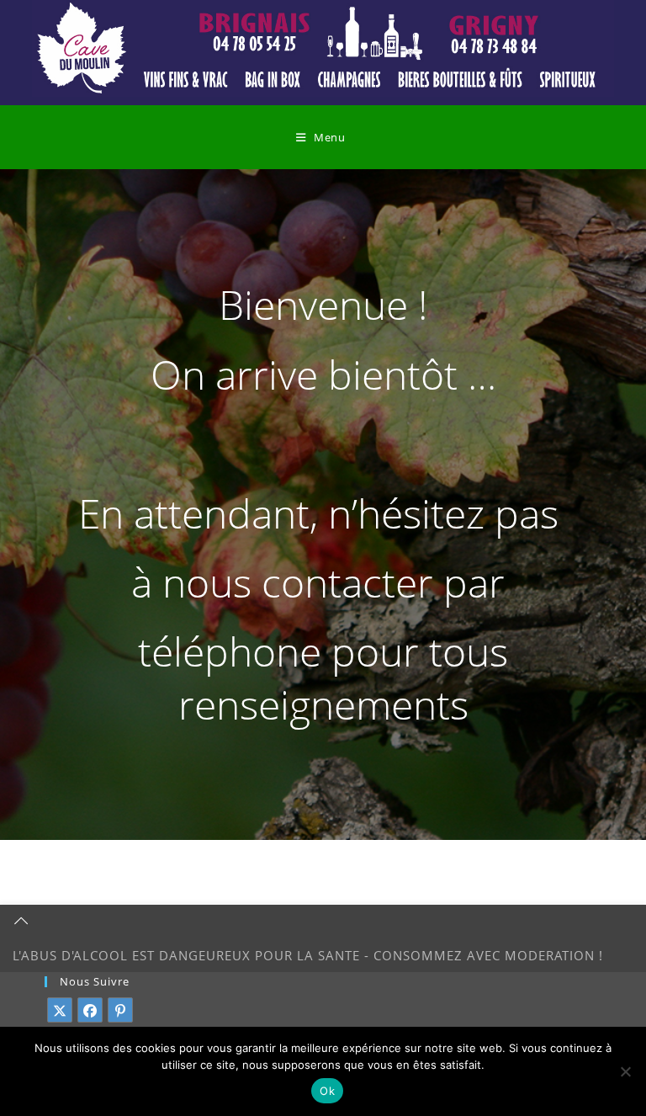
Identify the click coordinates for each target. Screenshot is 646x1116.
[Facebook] (90, 1010)
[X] (59, 1010)
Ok (327, 1090)
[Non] (625, 1071)
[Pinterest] (120, 1010)
